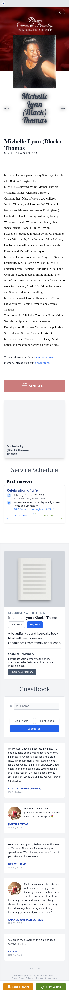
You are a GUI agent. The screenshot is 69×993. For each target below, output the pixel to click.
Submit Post (34, 728)
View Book (16, 624)
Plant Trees (49, 515)
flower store (42, 363)
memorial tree (44, 357)
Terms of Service (43, 978)
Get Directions (20, 515)
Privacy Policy (25, 978)
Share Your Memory (22, 671)
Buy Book (35, 624)
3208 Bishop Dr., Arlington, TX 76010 (34, 509)
